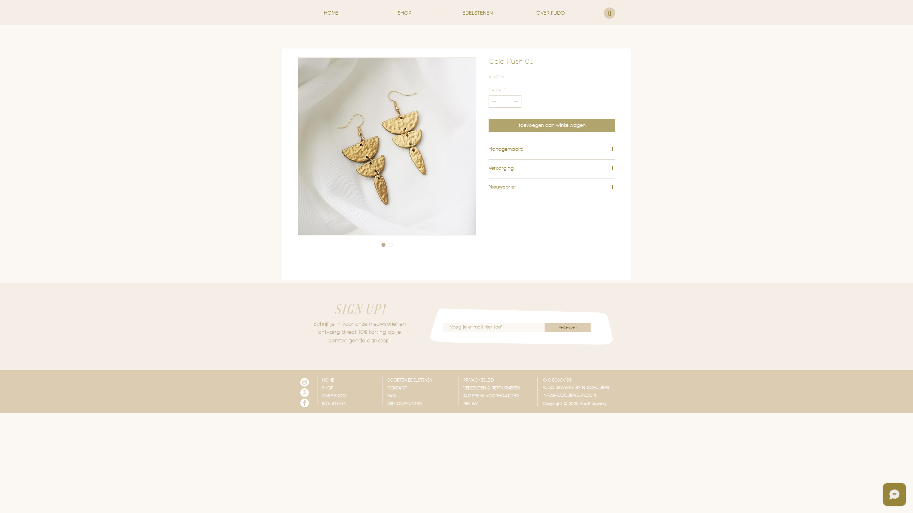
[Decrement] (494, 101)
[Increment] (516, 101)
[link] (609, 13)
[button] (404, 13)
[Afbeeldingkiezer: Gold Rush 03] (383, 244)
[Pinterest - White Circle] (304, 392)
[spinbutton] (505, 101)
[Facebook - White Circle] (304, 403)
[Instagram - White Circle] (304, 382)
